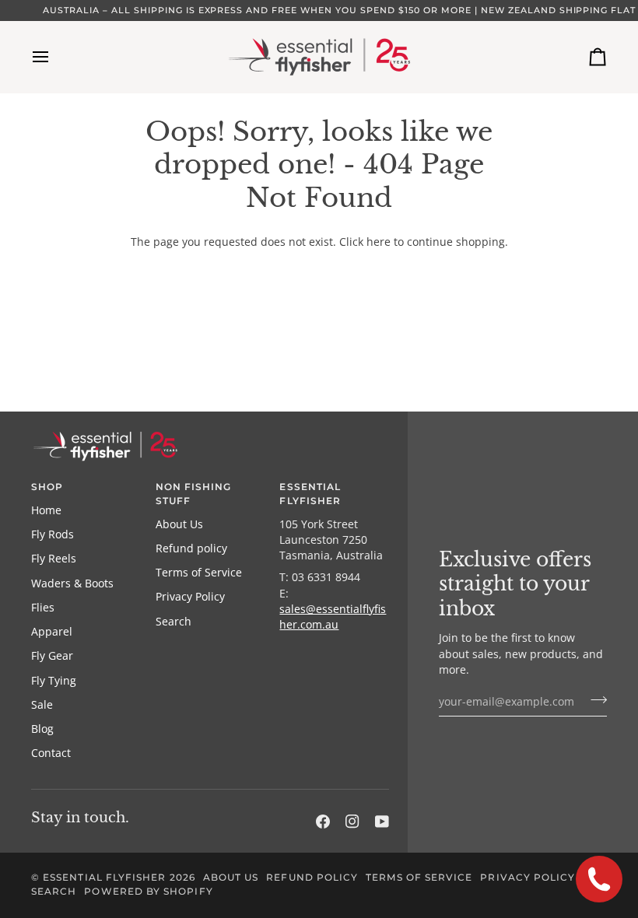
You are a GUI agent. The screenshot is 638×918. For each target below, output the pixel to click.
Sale (42, 705)
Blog (42, 729)
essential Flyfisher (104, 877)
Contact (51, 753)
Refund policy (191, 548)
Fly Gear (52, 656)
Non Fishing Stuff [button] (194, 494)
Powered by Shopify (148, 891)
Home (46, 510)
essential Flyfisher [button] (310, 494)
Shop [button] (47, 487)
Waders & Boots (72, 583)
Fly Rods (52, 534)
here (378, 242)
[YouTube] (382, 822)
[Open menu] (54, 57)
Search (173, 622)
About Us (179, 524)
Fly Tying (53, 681)
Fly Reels (53, 559)
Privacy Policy (190, 597)
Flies (42, 608)
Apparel (51, 632)
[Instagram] (352, 822)
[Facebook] (323, 822)
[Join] (594, 699)
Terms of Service (199, 573)
